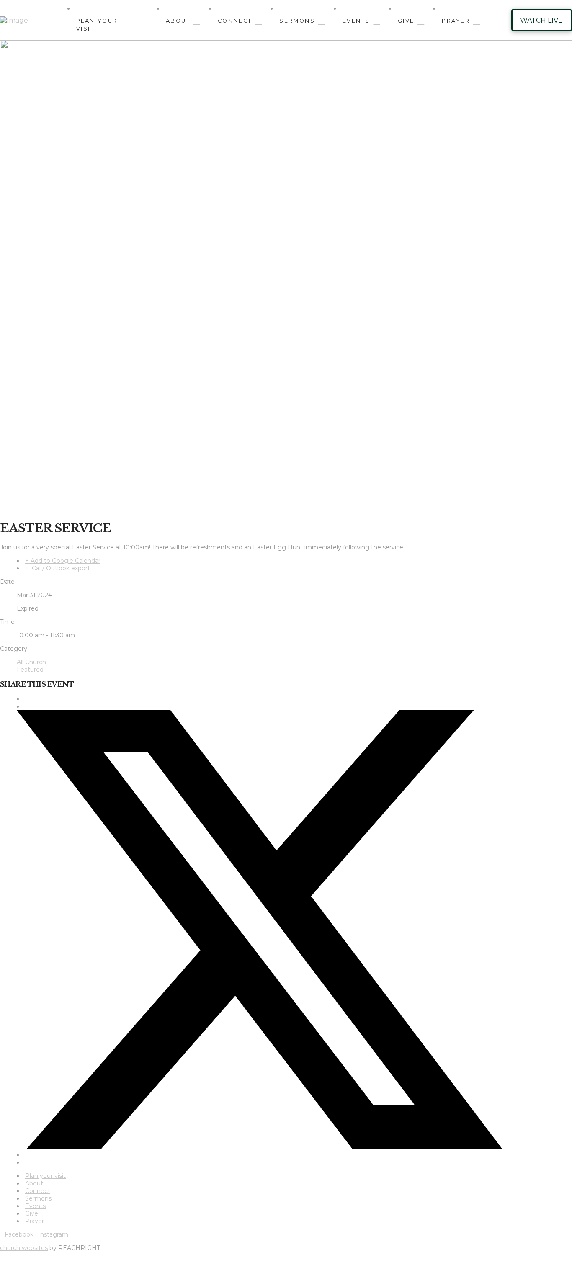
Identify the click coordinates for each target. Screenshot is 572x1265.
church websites (24, 1248)
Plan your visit (45, 1176)
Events (35, 1206)
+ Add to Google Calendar (62, 560)
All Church (31, 662)
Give (31, 1213)
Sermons (38, 1198)
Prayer (34, 1221)
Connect (37, 1191)
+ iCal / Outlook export (57, 568)
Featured (30, 669)
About (34, 1183)
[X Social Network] (259, 1147)
